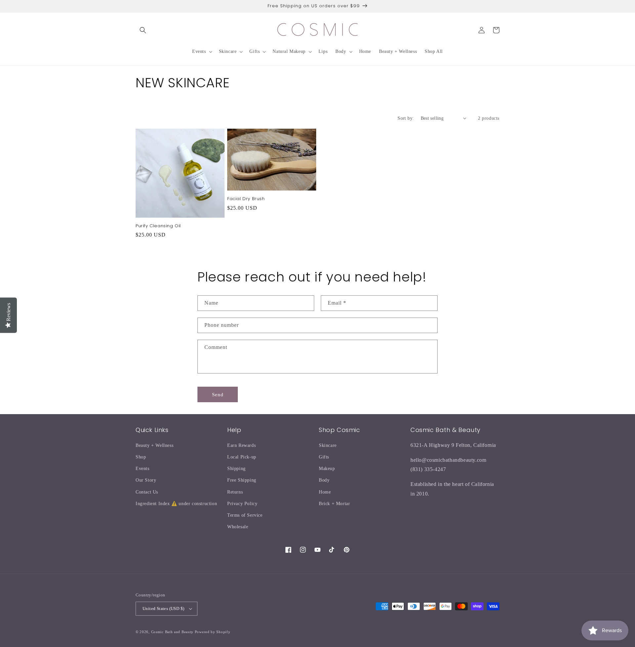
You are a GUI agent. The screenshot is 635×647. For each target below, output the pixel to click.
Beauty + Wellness (154, 445)
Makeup (327, 468)
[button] (143, 30)
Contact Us (147, 492)
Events (142, 468)
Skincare (328, 445)
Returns (235, 492)
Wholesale (237, 526)
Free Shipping (241, 480)
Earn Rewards (241, 445)
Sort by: (406, 118)
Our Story (146, 480)
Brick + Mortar (334, 503)
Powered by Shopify (213, 632)
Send (218, 394)
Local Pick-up (241, 456)
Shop (141, 456)
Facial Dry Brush (246, 199)
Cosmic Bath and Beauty (172, 632)
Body (324, 480)
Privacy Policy (242, 503)
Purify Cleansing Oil (158, 226)
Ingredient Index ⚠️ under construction (176, 503)
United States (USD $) (163, 608)
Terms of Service (245, 515)
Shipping (236, 468)
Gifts (324, 456)
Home (325, 492)
